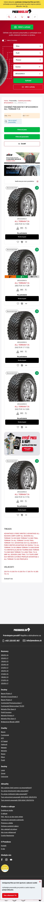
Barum (3, 732)
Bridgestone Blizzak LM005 (10, 722)
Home (6, 100)
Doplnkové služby (7, 810)
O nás (3, 849)
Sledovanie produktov (26, 242)
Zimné (3, 773)
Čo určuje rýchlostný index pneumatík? (14, 794)
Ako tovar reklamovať (8, 832)
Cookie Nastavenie (7, 835)
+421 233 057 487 (12, 641)
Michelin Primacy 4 (7, 715)
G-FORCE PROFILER (21, 557)
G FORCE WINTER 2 (20, 533)
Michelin (4, 751)
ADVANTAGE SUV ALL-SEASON (25, 543)
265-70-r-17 (23, 572)
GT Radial (4, 741)
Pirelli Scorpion (6, 712)
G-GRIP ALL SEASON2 (23, 536)
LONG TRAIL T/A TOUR (25, 554)
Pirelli (3, 760)
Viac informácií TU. (10, 895)
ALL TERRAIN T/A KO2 (21, 540)
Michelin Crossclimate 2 (9, 697)
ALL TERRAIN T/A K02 (11, 559)
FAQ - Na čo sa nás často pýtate (12, 817)
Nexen (3, 754)
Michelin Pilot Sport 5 (8, 719)
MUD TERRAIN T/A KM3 (25, 538)
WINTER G (11, 557)
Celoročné (4, 777)
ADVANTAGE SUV (21, 545)
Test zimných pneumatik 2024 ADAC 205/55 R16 (17, 800)
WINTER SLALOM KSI (14, 550)
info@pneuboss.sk (34, 641)
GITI (2, 738)
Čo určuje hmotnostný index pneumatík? (14, 791)
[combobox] (28, 46)
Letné (3, 770)
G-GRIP (12, 536)
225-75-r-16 (8, 572)
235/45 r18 (4, 671)
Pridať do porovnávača (22, 242)
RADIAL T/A (32, 545)
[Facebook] (2, 859)
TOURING (25, 550)
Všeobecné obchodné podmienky (12, 820)
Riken (3, 757)
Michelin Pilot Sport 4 (8, 709)
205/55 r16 (4, 655)
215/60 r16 (4, 674)
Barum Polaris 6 (6, 700)
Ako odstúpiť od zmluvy (9, 829)
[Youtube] (11, 859)
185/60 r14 (4, 677)
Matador (4, 748)
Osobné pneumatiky (24, 100)
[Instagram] (6, 859)
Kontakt (3, 846)
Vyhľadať (28, 81)
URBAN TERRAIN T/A (23, 547)
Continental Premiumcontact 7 (11, 703)
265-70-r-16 (15, 572)
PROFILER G (24, 559)
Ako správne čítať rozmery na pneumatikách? (16, 788)
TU (26, 6)
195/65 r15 (4, 661)
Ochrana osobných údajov (10, 826)
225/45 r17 (4, 658)
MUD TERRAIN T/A (17, 552)
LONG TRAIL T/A (29, 552)
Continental (5, 735)
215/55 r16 (4, 680)
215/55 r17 (4, 668)
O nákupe (4, 813)
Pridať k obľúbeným (18, 242)
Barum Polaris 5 (6, 693)
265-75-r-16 (31, 572)
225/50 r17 (4, 683)
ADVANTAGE (8, 533)
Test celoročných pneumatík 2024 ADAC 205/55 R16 (19, 797)
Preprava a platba (7, 823)
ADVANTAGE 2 (34, 557)
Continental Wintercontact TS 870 (12, 706)
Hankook (4, 744)
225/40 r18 (4, 665)
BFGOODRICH (8, 103)
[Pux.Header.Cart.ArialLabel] (22, 16)
